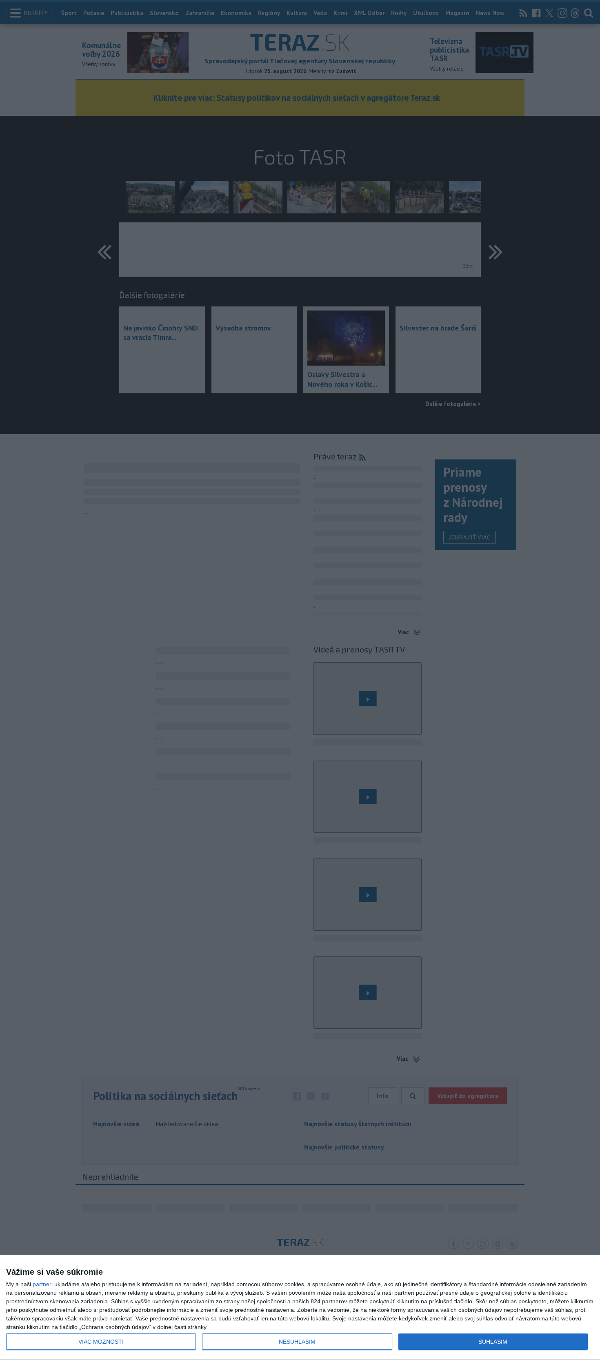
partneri (43, 1284)
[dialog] (300, 1308)
